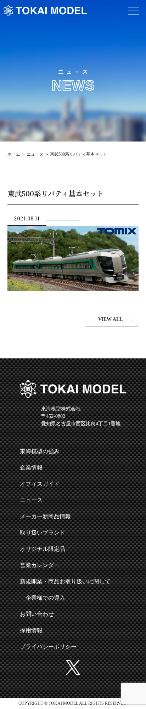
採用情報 (31, 630)
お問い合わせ (37, 614)
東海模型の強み (40, 451)
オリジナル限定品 (42, 549)
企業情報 (31, 468)
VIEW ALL (110, 319)
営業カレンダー (40, 565)
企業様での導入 (45, 598)
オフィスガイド (40, 484)
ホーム (13, 154)
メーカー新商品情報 (45, 516)
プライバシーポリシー (48, 647)
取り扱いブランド (42, 533)
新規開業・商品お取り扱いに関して (65, 581)
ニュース (35, 154)
